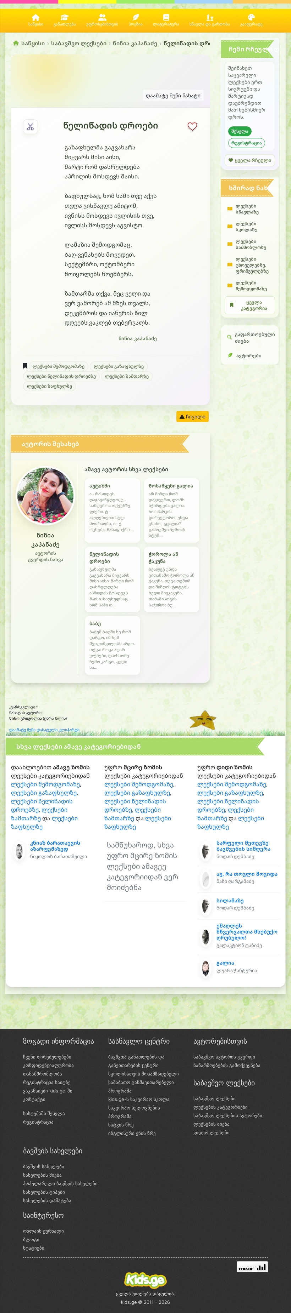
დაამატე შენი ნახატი (173, 95)
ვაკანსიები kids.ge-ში (47, 1091)
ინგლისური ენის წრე (132, 1133)
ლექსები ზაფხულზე (49, 386)
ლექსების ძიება (211, 1124)
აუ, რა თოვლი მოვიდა (247, 873)
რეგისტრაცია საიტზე (47, 1082)
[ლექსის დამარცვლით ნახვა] (30, 126)
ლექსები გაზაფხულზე (119, 366)
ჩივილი (195, 416)
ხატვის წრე (121, 1125)
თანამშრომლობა (42, 1074)
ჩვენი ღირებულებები (47, 1057)
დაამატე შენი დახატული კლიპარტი (44, 729)
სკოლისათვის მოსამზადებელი (143, 1074)
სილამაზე (230, 900)
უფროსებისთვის (102, 24)
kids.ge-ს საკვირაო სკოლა (139, 1099)
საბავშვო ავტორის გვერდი (224, 1057)
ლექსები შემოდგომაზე (58, 366)
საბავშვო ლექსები (78, 43)
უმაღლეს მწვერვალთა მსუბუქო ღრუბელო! (247, 931)
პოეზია (136, 24)
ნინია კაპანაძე (135, 43)
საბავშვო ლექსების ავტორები (227, 1115)
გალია (225, 962)
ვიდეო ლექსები (211, 1132)
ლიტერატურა (166, 24)
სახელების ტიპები (44, 1192)
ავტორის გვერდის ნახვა (45, 556)
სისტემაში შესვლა (44, 1113)
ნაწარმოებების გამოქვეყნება (226, 1065)
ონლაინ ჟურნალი (43, 1231)
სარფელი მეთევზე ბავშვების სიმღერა (243, 845)
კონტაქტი (34, 1099)
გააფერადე (251, 24)
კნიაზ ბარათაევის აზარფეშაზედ (55, 845)
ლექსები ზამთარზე (127, 376)
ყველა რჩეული (253, 160)
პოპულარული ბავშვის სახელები (60, 1183)
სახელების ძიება (42, 1175)
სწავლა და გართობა (210, 24)
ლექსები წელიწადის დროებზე (61, 376)
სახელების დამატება (47, 1200)
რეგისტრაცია (246, 143)
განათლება (65, 24)
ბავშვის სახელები (43, 1166)
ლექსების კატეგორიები (220, 1107)
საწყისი (35, 24)
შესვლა (239, 131)
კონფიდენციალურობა (48, 1065)
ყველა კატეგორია (254, 305)
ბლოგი (31, 1239)
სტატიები (33, 1248)
